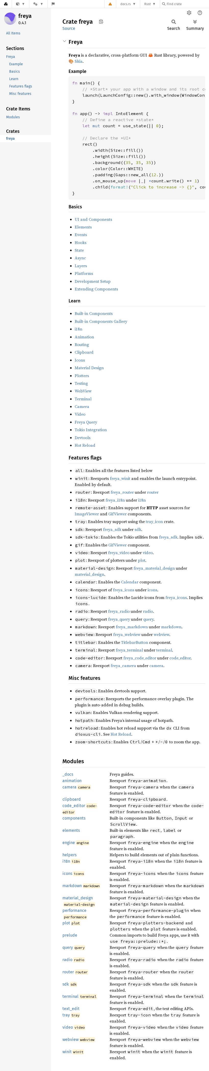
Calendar (129, 582)
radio (148, 611)
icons (152, 590)
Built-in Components (94, 313)
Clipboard (84, 352)
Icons (80, 360)
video (148, 552)
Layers (81, 266)
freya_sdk (112, 529)
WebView (83, 391)
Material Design (89, 368)
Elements (83, 227)
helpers (69, 854)
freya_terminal (129, 650)
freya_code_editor (139, 658)
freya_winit (120, 478)
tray (66, 1015)
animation (72, 780)
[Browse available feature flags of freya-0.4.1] (53, 4)
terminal (164, 650)
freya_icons (123, 590)
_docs (67, 774)
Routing (82, 344)
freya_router (122, 492)
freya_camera (123, 665)
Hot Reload (85, 445)
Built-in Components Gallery (101, 321)
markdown (171, 627)
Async (80, 258)
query (148, 619)
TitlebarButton (134, 642)
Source (68, 28)
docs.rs (125, 4)
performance (74, 910)
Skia (79, 61)
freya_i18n (115, 500)
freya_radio (119, 611)
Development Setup (93, 281)
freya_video (118, 552)
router (153, 492)
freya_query (119, 619)
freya (25, 15)
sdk (138, 529)
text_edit (71, 1008)
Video (80, 414)
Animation (84, 337)
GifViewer (117, 514)
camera (156, 665)
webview (161, 634)
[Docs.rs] (6, 4)
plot (141, 560)
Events (81, 234)
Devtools (82, 437)
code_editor (180, 658)
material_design (89, 574)
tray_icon (154, 521)
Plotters (82, 375)
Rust (147, 4)
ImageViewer (87, 514)
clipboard (71, 799)
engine (68, 842)
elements (71, 830)
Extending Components (96, 289)
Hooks (80, 242)
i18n (78, 329)
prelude (69, 935)
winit (67, 1051)
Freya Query (86, 422)
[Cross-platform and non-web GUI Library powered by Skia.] (20, 4)
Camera (82, 406)
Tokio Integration (91, 429)
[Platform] (38, 4)
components (73, 818)
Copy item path (101, 21)
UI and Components (93, 219)
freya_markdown (132, 627)
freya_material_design (154, 568)
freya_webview (126, 634)
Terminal (83, 399)
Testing (81, 383)
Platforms (84, 273)
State (79, 250)
